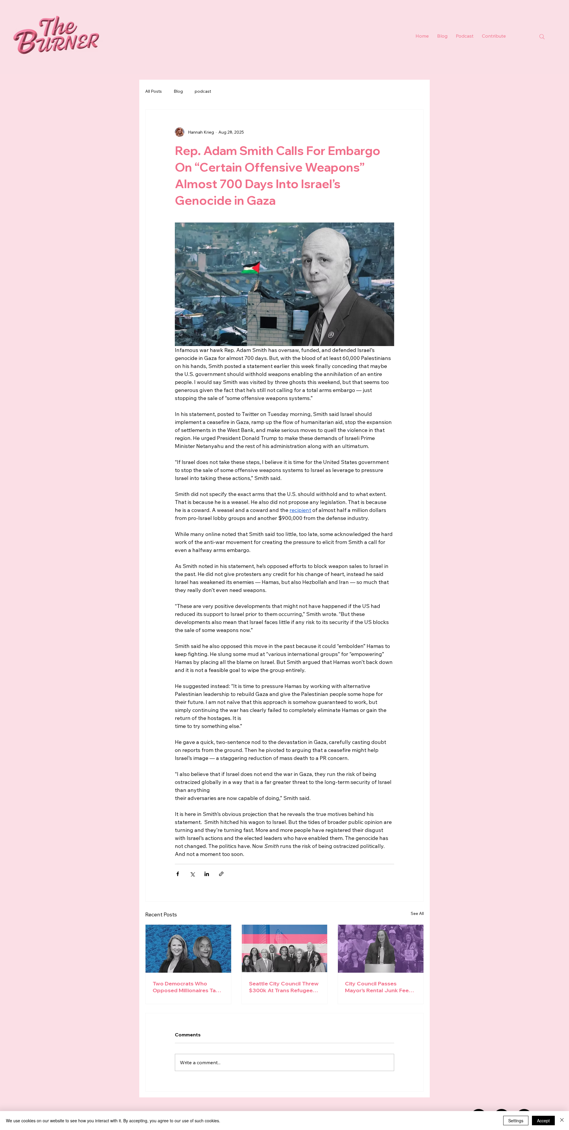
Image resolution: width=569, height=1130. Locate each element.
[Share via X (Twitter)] (192, 874)
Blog (178, 91)
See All (417, 913)
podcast (203, 91)
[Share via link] (221, 874)
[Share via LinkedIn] (207, 874)
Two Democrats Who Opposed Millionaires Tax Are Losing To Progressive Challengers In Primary (187, 987)
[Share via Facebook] (177, 874)
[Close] (561, 1120)
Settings (515, 1120)
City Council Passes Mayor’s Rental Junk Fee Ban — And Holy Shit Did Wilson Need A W (377, 987)
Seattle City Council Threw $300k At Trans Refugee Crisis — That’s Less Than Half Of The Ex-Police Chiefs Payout (284, 987)
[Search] (542, 37)
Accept (543, 1120)
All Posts (153, 91)
